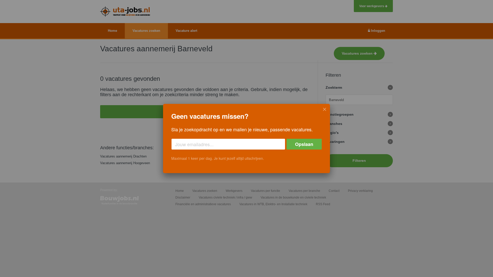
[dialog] (246, 138)
